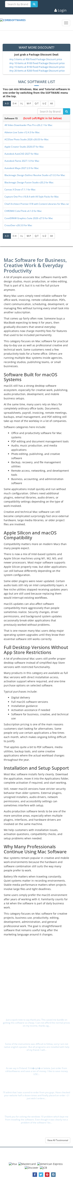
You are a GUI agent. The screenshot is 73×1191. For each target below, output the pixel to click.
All (51, 103)
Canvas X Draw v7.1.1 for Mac (20, 189)
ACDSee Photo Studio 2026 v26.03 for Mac (26, 139)
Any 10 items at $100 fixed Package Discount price (37, 63)
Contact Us (37, 1000)
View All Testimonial (57, 1140)
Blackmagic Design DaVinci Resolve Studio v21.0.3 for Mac (34, 175)
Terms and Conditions (37, 970)
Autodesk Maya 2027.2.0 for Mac (21, 168)
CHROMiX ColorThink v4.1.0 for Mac (23, 211)
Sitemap (37, 974)
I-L (21, 103)
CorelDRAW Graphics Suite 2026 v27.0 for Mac (28, 218)
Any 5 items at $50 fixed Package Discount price (35, 59)
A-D (7, 103)
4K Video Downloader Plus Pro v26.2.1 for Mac (28, 125)
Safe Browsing (37, 1004)
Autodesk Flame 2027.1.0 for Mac (21, 160)
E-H (14, 103)
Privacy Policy (38, 966)
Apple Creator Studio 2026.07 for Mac (24, 146)
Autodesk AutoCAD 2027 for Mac (21, 153)
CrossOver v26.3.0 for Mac (18, 225)
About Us (37, 962)
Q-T (37, 103)
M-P (29, 103)
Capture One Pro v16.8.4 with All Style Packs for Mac (31, 196)
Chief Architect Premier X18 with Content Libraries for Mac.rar (36, 203)
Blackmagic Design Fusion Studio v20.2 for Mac (29, 182)
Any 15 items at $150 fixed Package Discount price (37, 67)
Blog (37, 996)
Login (61, 10)
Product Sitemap (37, 978)
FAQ (37, 992)
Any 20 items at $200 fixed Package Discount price (37, 70)
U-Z (44, 103)
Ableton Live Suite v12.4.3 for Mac (22, 132)
